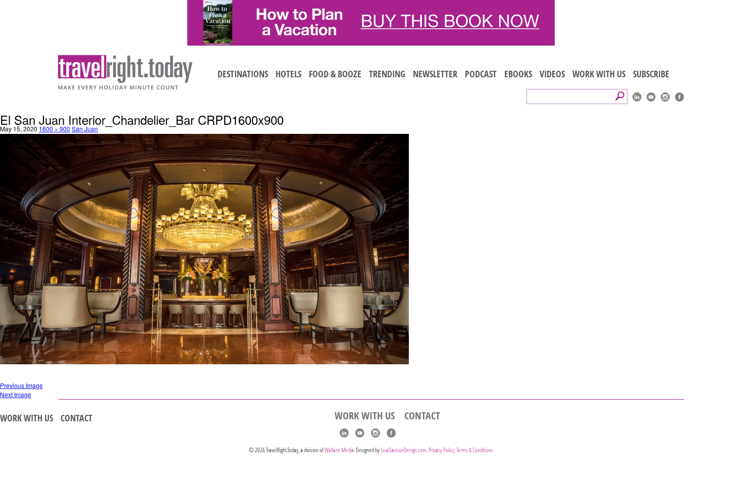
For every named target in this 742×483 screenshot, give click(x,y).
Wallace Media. (340, 450)
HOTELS (288, 73)
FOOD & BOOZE (335, 73)
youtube (651, 97)
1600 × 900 (54, 128)
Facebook (679, 97)
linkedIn (637, 97)
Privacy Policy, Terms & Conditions (461, 450)
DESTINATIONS (243, 73)
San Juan (85, 128)
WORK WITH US (598, 73)
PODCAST (481, 73)
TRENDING (387, 73)
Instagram (665, 97)
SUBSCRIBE (651, 73)
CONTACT (76, 417)
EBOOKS (518, 73)
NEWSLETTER (435, 73)
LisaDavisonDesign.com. (405, 450)
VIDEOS (552, 73)
